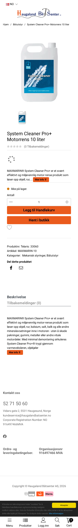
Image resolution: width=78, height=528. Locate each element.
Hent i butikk (39, 220)
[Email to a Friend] (21, 268)
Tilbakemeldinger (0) (24, 303)
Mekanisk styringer (33, 255)
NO (11, 4)
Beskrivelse (16, 297)
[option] (39, 73)
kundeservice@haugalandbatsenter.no (27, 415)
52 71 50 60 (15, 403)
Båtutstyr (52, 255)
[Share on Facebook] (11, 268)
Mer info (39, 179)
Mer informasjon (56, 513)
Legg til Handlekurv (39, 210)
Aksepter (64, 505)
